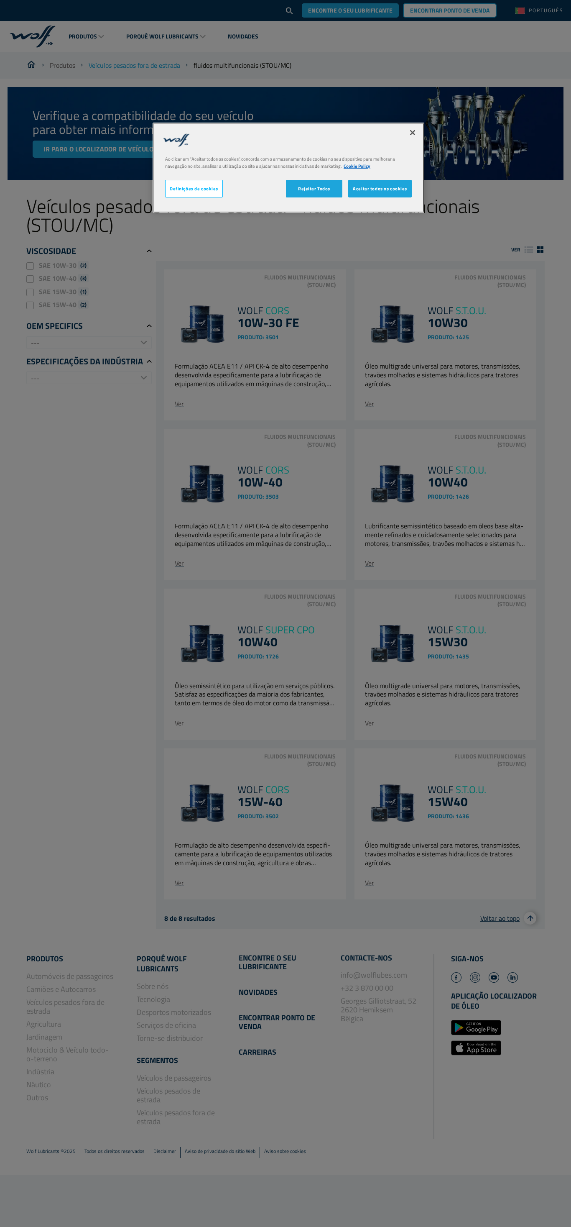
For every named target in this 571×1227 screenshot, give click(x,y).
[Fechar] (412, 132)
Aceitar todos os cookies (380, 188)
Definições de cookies (194, 188)
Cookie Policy (357, 165)
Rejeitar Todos (314, 188)
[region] (288, 168)
